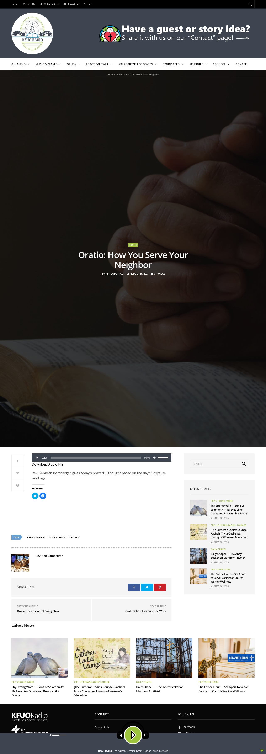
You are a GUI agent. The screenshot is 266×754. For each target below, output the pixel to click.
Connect (219, 64)
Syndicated (171, 64)
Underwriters (71, 4)
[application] (101, 457)
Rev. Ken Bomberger (112, 273)
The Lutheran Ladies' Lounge (228, 525)
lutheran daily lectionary (63, 537)
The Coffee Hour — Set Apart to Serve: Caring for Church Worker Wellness (228, 577)
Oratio (133, 245)
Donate (88, 4)
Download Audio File (47, 464)
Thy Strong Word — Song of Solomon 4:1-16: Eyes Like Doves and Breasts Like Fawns (229, 509)
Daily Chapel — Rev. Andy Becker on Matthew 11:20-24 (228, 555)
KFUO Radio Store (49, 4)
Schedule (196, 64)
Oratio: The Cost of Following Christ (38, 611)
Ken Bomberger (35, 537)
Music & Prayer (46, 64)
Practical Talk (97, 64)
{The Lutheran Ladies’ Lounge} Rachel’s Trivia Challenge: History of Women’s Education (229, 533)
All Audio (18, 64)
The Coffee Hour (220, 569)
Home (14, 4)
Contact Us (29, 4)
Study (71, 64)
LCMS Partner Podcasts (135, 64)
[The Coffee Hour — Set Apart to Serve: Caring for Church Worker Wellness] (198, 576)
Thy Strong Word (222, 501)
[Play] (37, 458)
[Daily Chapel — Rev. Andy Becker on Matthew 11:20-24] (198, 556)
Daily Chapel (218, 549)
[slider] (163, 457)
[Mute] (154, 458)
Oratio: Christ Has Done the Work (145, 611)
